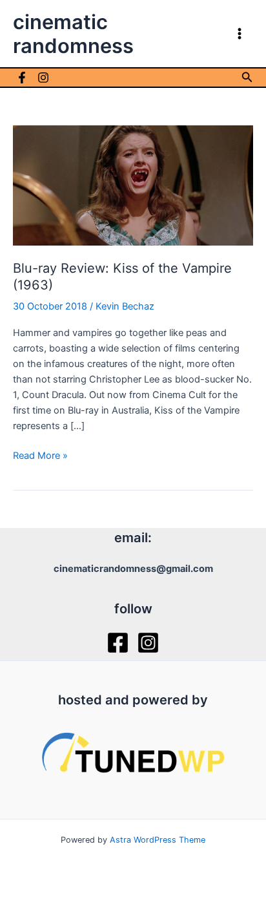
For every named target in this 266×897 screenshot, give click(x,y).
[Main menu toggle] (239, 33)
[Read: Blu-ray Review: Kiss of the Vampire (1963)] (133, 185)
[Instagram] (43, 78)
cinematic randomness (73, 34)
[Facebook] (22, 78)
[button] (247, 77)
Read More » (40, 456)
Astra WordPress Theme (157, 840)
